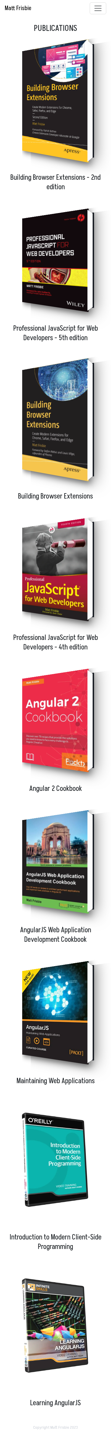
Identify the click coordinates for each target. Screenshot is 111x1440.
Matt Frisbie (18, 8)
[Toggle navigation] (98, 8)
